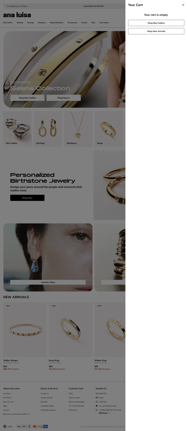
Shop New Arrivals (156, 31)
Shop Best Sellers (156, 23)
